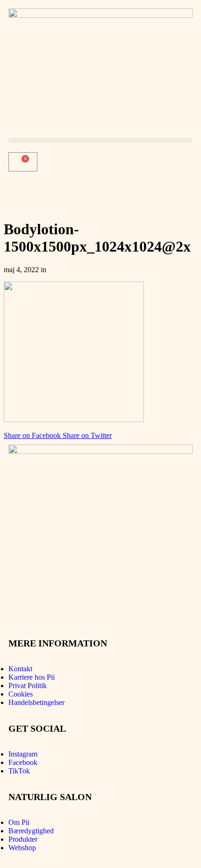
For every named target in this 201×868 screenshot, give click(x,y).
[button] (100, 140)
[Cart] (22, 161)
